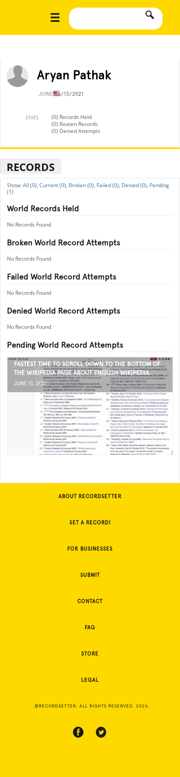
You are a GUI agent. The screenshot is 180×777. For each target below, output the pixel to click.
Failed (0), (108, 185)
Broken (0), (82, 185)
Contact (90, 601)
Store (90, 654)
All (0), (30, 185)
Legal (90, 680)
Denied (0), (134, 185)
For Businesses (90, 549)
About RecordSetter (90, 496)
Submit (90, 575)
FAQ (90, 627)
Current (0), (53, 185)
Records (31, 167)
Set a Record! (90, 522)
